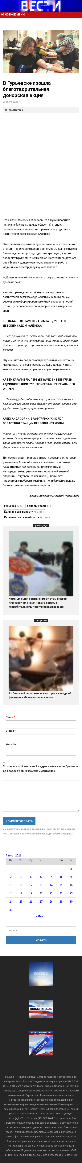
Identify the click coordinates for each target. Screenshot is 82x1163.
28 (51, 901)
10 (10, 885)
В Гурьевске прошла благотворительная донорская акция (27, 89)
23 (71, 893)
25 (21, 901)
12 (30, 885)
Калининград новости (24, 511)
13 (41, 885)
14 (51, 885)
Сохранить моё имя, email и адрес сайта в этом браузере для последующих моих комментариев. (40, 768)
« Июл (39, 916)
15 (61, 885)
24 (10, 901)
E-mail (11, 730)
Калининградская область (27, 517)
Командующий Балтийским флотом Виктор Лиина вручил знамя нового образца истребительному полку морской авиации (38, 602)
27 (41, 901)
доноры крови (39, 505)
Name (10, 717)
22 (61, 893)
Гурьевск (13, 505)
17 (10, 893)
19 (30, 893)
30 (71, 901)
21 (51, 893)
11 (21, 885)
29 (61, 901)
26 (30, 901)
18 (21, 893)
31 (10, 909)
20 (41, 893)
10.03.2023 (12, 101)
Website (11, 744)
